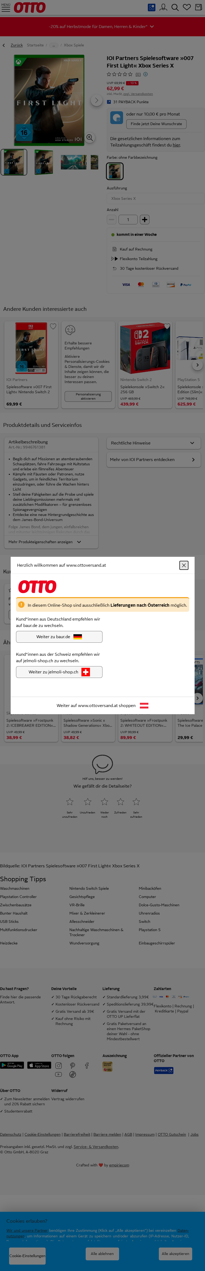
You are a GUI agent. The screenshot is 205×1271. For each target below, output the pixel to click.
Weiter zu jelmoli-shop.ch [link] (53, 672)
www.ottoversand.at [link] (98, 705)
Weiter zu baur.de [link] (53, 636)
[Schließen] (184, 565)
